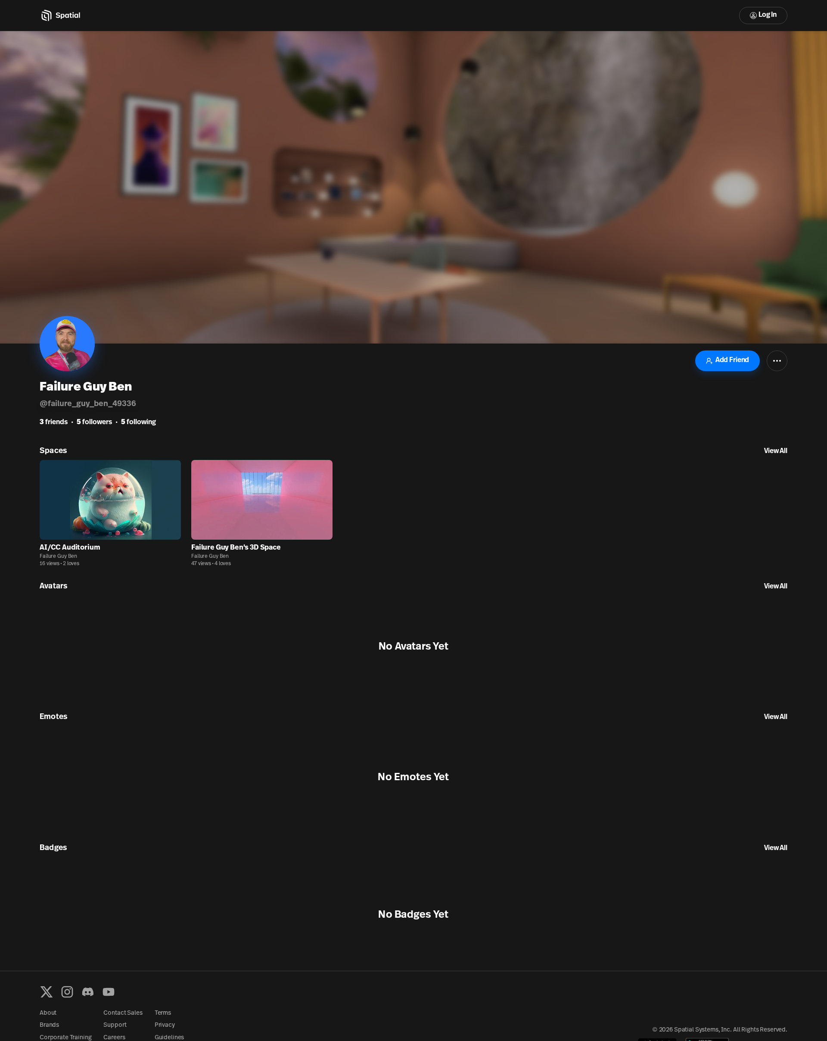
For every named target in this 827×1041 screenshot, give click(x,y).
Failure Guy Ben (58, 556)
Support (114, 1025)
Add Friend (732, 360)
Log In (768, 15)
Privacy (165, 1025)
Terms (163, 1013)
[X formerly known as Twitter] (46, 992)
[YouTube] (108, 992)
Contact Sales (122, 1013)
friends (54, 422)
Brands (49, 1025)
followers (94, 422)
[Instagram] (67, 992)
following (138, 422)
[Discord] (88, 992)
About (48, 1013)
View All (775, 451)
